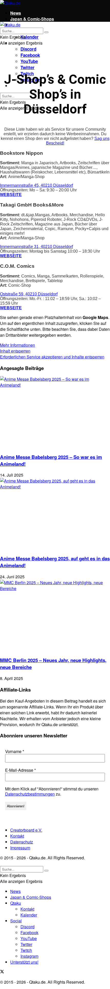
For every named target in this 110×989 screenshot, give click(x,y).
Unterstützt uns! (24, 962)
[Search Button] (46, 32)
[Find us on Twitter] (2, 972)
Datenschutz (21, 842)
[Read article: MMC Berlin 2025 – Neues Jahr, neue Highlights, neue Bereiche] (55, 616)
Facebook (30, 55)
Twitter (27, 67)
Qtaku (15, 903)
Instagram (29, 956)
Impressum (20, 848)
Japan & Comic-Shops (32, 19)
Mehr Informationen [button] (17, 345)
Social (16, 921)
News (15, 13)
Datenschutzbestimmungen (30, 794)
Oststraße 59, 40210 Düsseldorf (29, 294)
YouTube (29, 61)
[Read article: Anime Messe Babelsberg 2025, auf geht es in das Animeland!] (55, 514)
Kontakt (17, 836)
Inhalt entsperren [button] (15, 351)
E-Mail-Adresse (20, 770)
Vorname (14, 751)
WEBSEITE (11, 194)
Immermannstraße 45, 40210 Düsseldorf (36, 185)
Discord (28, 49)
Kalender (29, 37)
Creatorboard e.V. (26, 830)
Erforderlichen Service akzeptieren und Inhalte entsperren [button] (52, 357)
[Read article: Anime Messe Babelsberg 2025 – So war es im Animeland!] (55, 412)
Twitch (26, 950)
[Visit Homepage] (10, 3)
